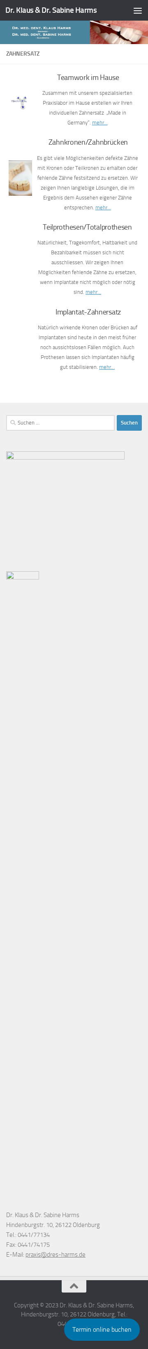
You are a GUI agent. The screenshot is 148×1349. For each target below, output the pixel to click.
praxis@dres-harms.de (55, 1254)
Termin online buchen (102, 1329)
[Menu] (137, 10)
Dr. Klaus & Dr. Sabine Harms (51, 10)
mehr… (100, 123)
